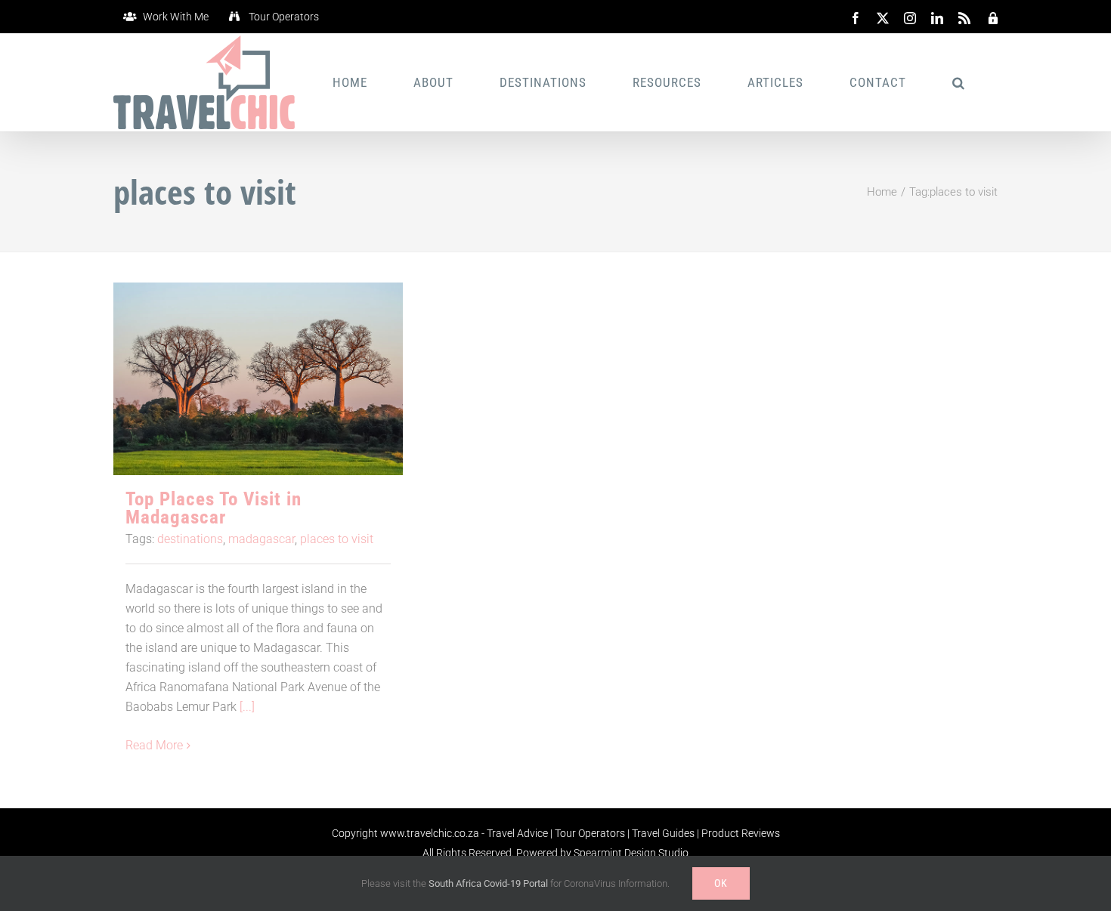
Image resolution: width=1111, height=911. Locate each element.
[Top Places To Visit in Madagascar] (258, 379)
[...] (247, 706)
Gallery (258, 352)
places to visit (336, 539)
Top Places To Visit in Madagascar (213, 508)
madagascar (261, 539)
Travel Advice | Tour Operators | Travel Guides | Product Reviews (633, 833)
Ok (721, 883)
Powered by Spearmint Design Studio (602, 853)
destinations (190, 539)
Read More (154, 745)
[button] (959, 82)
